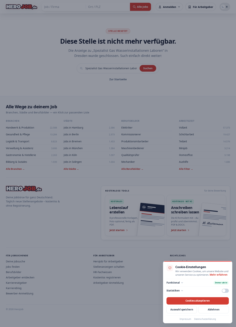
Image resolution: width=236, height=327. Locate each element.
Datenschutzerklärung (205, 319)
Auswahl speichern (181, 309)
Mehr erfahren (219, 274)
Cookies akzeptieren (197, 300)
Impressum (185, 319)
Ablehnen (214, 309)
